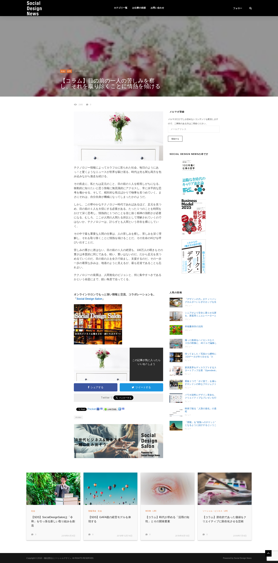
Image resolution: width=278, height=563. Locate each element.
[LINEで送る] (110, 409)
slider (79, 417)
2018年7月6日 (240, 536)
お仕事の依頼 (139, 8)
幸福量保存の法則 (194, 326)
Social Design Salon (89, 298)
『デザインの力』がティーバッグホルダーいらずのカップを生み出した (200, 300)
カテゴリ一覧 (120, 8)
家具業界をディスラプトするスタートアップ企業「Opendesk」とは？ (201, 369)
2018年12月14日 (125, 536)
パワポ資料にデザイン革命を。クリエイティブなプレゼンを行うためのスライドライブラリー (200, 396)
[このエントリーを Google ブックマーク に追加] (98, 409)
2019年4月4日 (68, 536)
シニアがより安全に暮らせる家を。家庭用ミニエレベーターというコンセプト (200, 314)
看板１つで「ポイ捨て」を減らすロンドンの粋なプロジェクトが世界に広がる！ (200, 382)
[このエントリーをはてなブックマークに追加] (101, 409)
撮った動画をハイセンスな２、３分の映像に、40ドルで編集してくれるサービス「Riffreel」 (201, 341)
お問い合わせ (157, 8)
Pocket (92, 409)
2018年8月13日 (182, 536)
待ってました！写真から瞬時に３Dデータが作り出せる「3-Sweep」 (200, 355)
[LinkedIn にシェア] (119, 409)
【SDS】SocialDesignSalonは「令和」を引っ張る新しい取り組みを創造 (53, 521)
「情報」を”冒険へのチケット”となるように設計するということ (200, 424)
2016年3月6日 (82, 71)
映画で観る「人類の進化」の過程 (200, 410)
